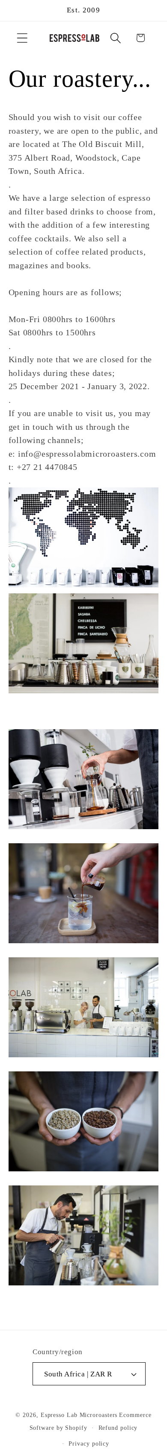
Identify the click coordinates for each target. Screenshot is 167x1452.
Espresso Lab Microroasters (79, 1414)
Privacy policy (89, 1443)
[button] (22, 38)
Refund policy (118, 1427)
